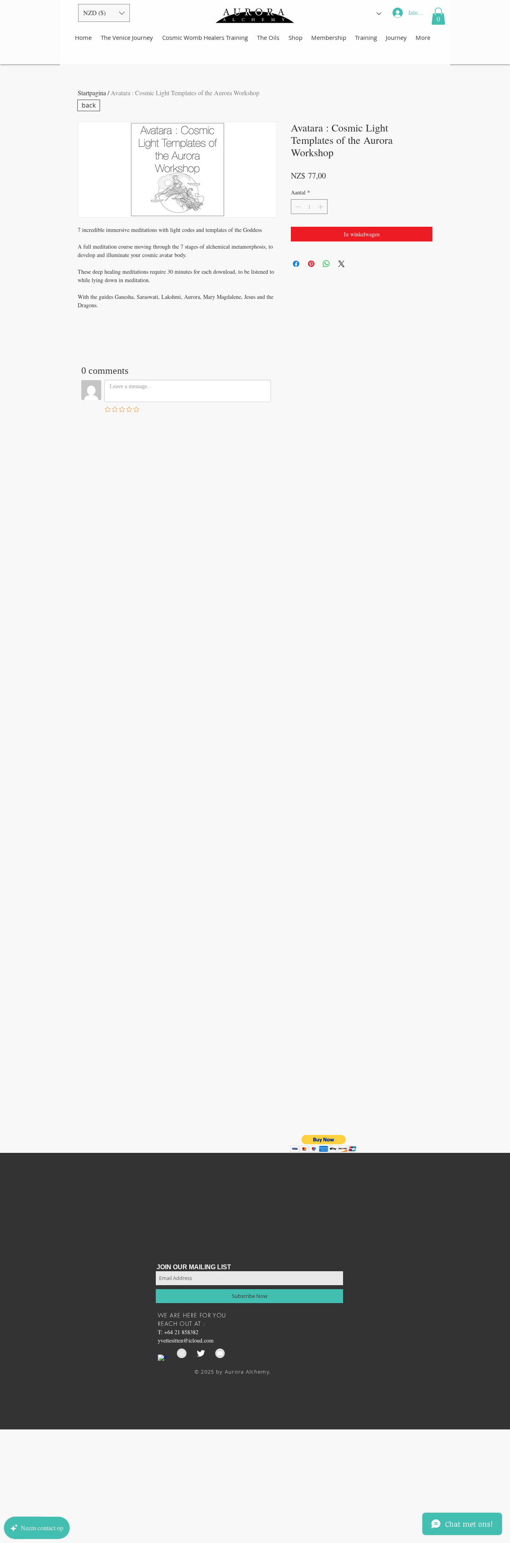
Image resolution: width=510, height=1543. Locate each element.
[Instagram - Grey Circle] (181, 1353)
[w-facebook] (162, 1359)
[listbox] (104, 13)
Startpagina (92, 92)
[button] (104, 13)
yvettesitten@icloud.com (186, 1340)
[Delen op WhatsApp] (326, 264)
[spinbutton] (309, 207)
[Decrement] (297, 207)
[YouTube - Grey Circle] (220, 1353)
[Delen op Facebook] (296, 264)
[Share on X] (341, 264)
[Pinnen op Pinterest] (311, 264)
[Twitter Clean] (201, 1353)
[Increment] (321, 207)
